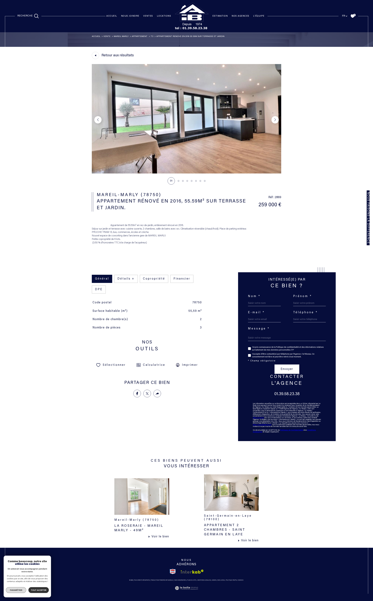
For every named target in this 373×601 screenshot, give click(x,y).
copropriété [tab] (154, 278)
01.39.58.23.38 (287, 394)
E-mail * (256, 312)
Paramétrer (16, 590)
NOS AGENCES (240, 16)
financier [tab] (182, 278)
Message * (259, 328)
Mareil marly (121, 36)
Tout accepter (38, 590)
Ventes (148, 16)
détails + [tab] (126, 278)
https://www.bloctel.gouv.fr (262, 425)
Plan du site (191, 580)
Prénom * (302, 296)
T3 (152, 36)
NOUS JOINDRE (130, 16)
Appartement (139, 36)
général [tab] (102, 278)
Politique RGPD (231, 580)
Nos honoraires (180, 580)
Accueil (111, 16)
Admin (214, 580)
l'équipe (258, 16)
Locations (164, 16)
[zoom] (186, 173)
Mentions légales (204, 580)
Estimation (220, 16)
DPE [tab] (99, 289)
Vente (106, 36)
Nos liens (220, 580)
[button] (275, 119)
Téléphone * (305, 312)
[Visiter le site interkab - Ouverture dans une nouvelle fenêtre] (192, 572)
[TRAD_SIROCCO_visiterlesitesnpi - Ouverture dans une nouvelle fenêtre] (172, 571)
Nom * (254, 296)
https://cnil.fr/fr (258, 418)
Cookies (240, 580)
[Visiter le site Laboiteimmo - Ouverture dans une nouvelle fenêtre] (186, 592)
